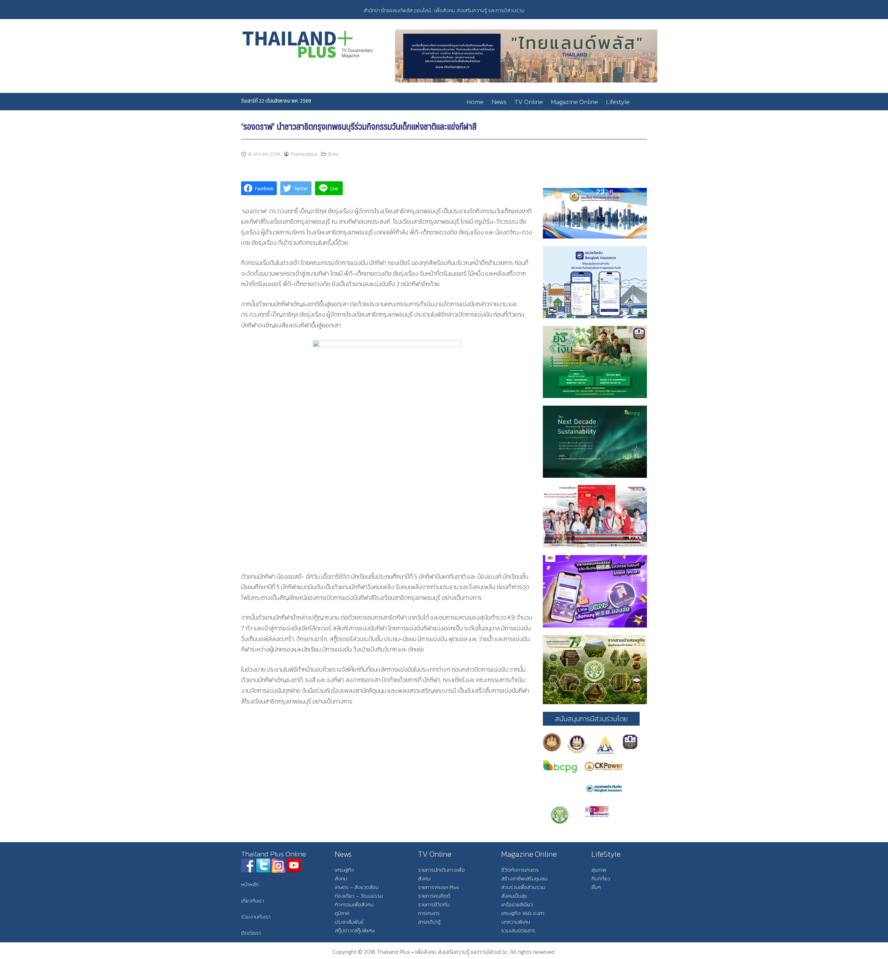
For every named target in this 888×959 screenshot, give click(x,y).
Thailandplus (304, 154)
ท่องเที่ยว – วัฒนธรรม (359, 896)
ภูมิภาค (342, 913)
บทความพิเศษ (515, 922)
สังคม (333, 154)
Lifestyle (618, 102)
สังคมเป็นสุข (514, 896)
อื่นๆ (596, 887)
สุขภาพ (598, 870)
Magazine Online (574, 102)
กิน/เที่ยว (600, 878)
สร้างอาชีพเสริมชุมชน (524, 878)
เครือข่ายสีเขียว (517, 904)
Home (475, 102)
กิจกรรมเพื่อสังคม (354, 904)
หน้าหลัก (250, 884)
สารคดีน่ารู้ (429, 922)
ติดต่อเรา (251, 933)
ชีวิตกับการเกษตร (520, 870)
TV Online (528, 102)
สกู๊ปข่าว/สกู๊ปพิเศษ (355, 930)
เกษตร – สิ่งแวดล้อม (357, 887)
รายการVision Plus (438, 887)
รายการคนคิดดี (434, 896)
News (499, 102)
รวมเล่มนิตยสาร (518, 930)
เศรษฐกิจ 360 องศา (522, 913)
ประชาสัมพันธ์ (349, 922)
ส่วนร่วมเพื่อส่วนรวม (523, 887)
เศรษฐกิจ (344, 870)
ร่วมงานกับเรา (256, 917)
